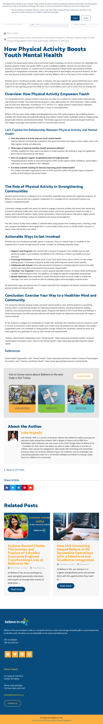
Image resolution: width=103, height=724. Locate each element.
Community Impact (16, 38)
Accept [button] (75, 18)
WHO (43, 104)
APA (55, 104)
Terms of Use (37, 720)
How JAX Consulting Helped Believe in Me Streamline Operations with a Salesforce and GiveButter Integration (75, 553)
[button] (7, 487)
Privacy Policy (50, 720)
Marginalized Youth (22, 41)
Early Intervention (34, 38)
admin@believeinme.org (13, 695)
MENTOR (81, 408)
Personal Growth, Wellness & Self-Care (51, 41)
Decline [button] (86, 18)
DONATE (51, 408)
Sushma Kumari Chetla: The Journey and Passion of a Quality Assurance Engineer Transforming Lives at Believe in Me (26, 555)
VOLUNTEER (22, 408)
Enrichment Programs (54, 38)
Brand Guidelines (64, 720)
